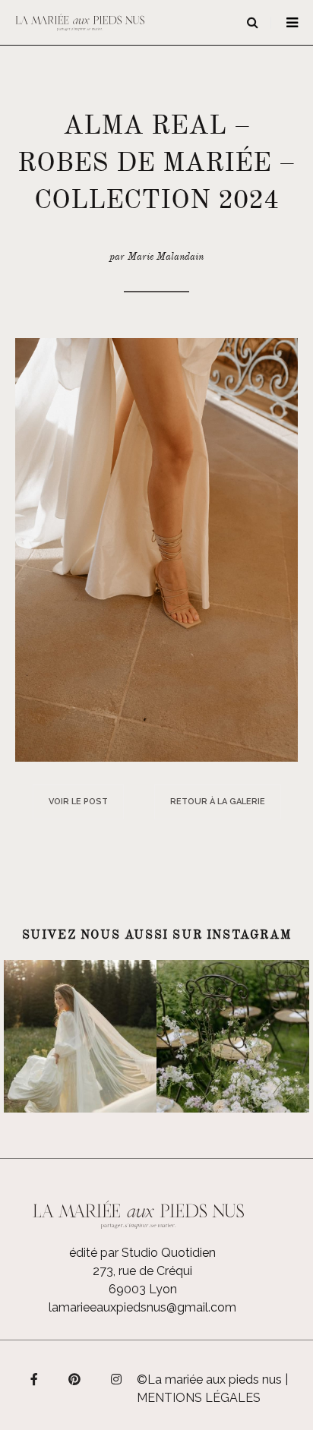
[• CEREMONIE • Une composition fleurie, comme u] (232, 1036)
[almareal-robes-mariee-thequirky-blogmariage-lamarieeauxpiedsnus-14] (156, 548)
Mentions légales (199, 1398)
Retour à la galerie (217, 802)
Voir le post (78, 802)
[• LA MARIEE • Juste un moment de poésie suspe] (80, 1036)
